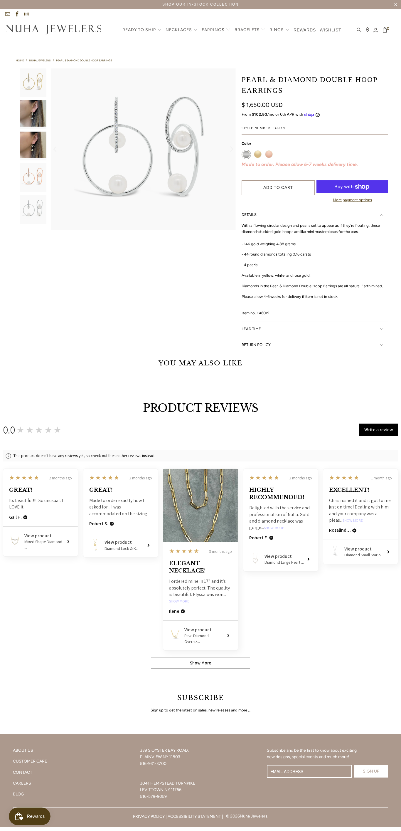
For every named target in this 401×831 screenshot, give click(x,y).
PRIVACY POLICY (149, 816)
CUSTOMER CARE (30, 761)
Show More (179, 601)
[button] (142, 30)
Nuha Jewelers (253, 816)
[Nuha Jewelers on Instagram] (26, 14)
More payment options (352, 200)
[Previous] (55, 149)
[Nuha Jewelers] (53, 30)
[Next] (231, 149)
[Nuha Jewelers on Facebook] (17, 14)
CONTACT (22, 772)
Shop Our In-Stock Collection (200, 4)
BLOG (18, 794)
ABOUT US (23, 750)
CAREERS (22, 783)
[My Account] (375, 30)
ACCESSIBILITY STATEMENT (194, 816)
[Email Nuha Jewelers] (7, 14)
